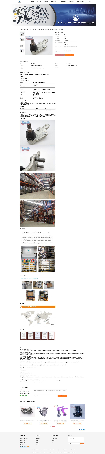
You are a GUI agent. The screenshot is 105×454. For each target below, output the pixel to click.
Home (32, 1)
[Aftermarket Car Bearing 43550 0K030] (60, 411)
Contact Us (71, 1)
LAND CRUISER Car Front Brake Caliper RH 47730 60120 (44, 421)
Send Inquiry (62, 395)
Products (39, 1)
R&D (52, 442)
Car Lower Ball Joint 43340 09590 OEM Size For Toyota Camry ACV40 (45, 26)
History (37, 440)
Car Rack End (22, 444)
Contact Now (70, 55)
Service (37, 442)
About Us (46, 1)
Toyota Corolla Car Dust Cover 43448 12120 (77, 420)
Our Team (37, 444)
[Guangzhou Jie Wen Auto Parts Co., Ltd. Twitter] (82, 429)
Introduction (37, 438)
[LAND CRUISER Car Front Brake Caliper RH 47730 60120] (43, 411)
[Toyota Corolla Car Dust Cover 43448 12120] (77, 411)
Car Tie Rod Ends (22, 442)
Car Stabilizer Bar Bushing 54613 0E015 (27, 420)
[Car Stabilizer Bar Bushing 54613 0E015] (27, 411)
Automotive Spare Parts (23, 438)
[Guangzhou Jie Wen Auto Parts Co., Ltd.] (19, 1)
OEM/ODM (53, 440)
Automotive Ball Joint (23, 440)
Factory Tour (53, 1)
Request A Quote (80, 1)
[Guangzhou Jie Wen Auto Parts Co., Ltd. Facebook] (80, 429)
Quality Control (63, 1)
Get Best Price (60, 55)
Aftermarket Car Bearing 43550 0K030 (61, 420)
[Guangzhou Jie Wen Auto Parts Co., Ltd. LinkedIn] (84, 429)
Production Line (54, 438)
